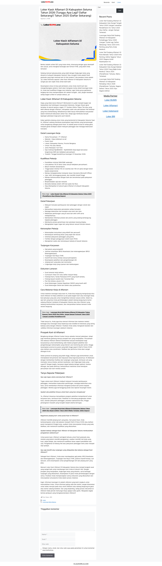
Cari (99, 7)
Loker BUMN (111, 100)
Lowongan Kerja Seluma (49, 502)
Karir (113, 2)
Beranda (107, 2)
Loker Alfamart (110, 105)
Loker (119, 2)
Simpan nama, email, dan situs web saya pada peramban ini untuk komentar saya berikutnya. (68, 549)
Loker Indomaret (110, 111)
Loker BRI (110, 116)
